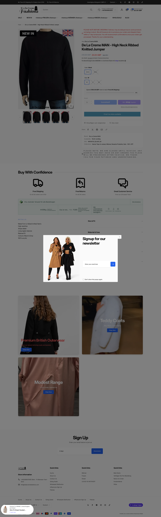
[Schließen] (119, 237)
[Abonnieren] (113, 264)
